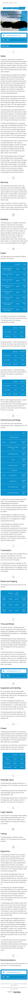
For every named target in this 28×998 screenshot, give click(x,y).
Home (5, 8)
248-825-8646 (14, 985)
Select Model (9, 8)
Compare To (15, 8)
